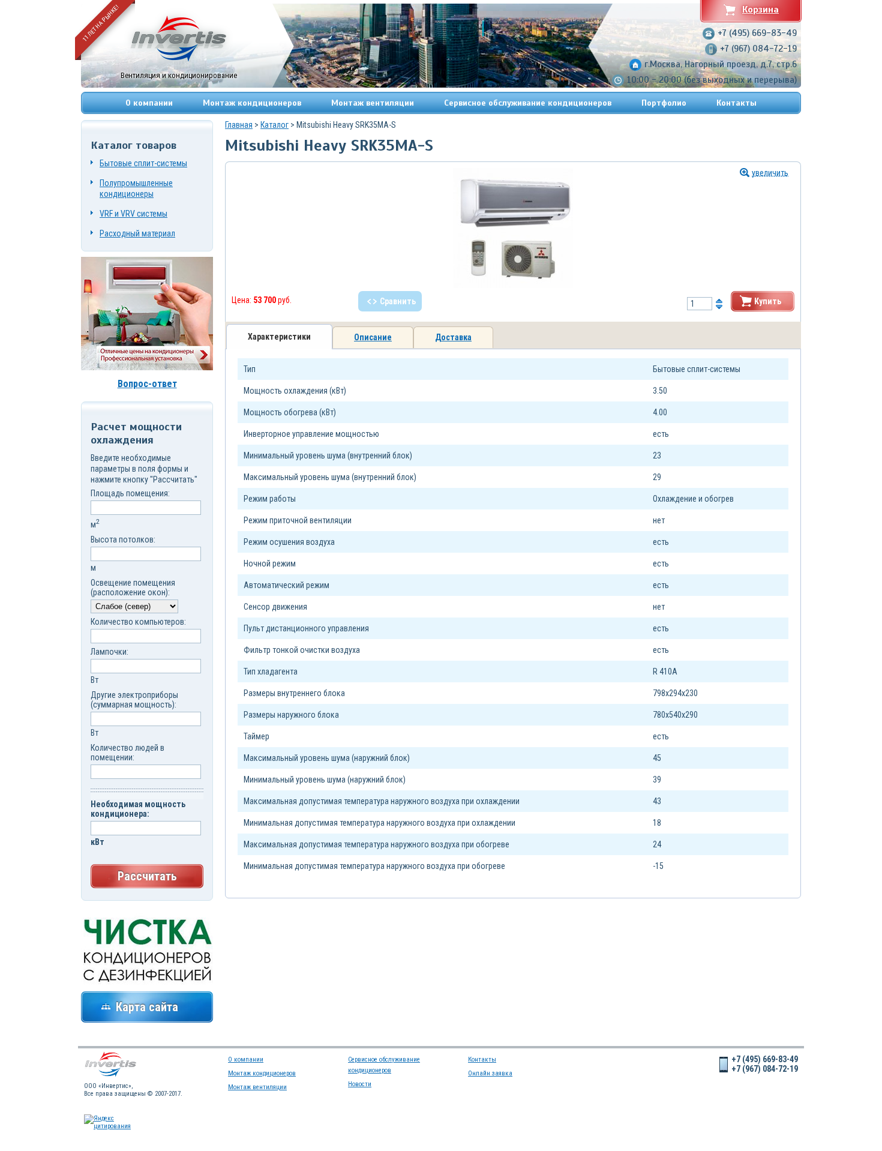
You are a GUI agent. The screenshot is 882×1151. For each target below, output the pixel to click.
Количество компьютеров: (138, 622)
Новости (359, 1084)
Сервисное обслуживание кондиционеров (527, 103)
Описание (373, 337)
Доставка (453, 337)
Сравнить (398, 301)
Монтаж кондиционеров (252, 103)
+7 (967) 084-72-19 (758, 48)
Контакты (736, 103)
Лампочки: (109, 652)
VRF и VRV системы (133, 213)
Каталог (274, 125)
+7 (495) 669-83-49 (757, 33)
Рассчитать (147, 876)
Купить (767, 301)
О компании (149, 103)
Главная (239, 125)
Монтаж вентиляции (372, 103)
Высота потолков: (123, 539)
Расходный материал (137, 233)
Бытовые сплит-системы (143, 163)
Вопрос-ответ (147, 383)
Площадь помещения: (130, 493)
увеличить (770, 173)
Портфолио (663, 103)
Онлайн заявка (490, 1073)
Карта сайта (147, 1007)
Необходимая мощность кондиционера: (138, 809)
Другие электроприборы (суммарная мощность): (134, 699)
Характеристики (279, 336)
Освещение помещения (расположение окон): (133, 587)
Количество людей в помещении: (127, 752)
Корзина (760, 10)
